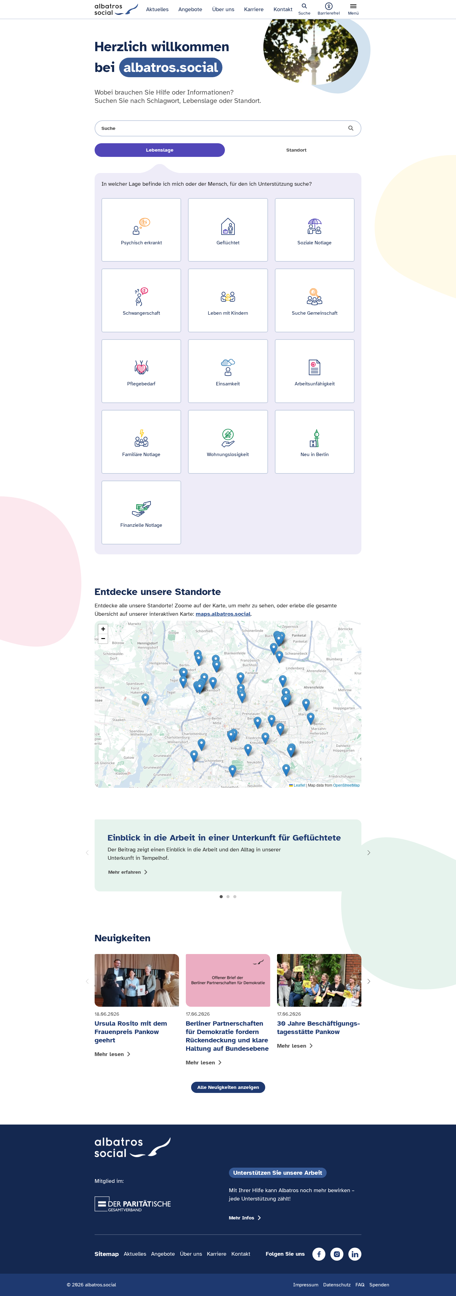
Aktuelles (157, 9)
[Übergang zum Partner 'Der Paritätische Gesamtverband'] (133, 1203)
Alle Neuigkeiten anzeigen (228, 1087)
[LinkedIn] (354, 1254)
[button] (221, 896)
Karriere (254, 9)
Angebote (190, 9)
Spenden (379, 1285)
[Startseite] (116, 8)
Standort (296, 150)
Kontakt (283, 9)
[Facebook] (318, 1254)
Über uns (223, 9)
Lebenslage (159, 150)
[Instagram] (336, 1254)
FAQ (359, 1285)
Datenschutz (337, 1285)
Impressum (305, 1285)
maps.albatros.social (223, 613)
